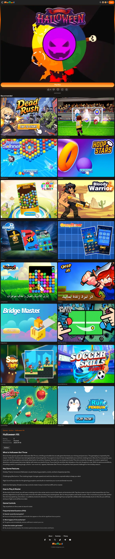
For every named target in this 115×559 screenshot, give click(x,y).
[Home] (9, 2)
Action (11, 430)
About (50, 536)
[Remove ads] (103, 2)
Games (5, 430)
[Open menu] (2, 2)
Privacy (66, 536)
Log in (111, 2)
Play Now (57, 85)
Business (58, 536)
